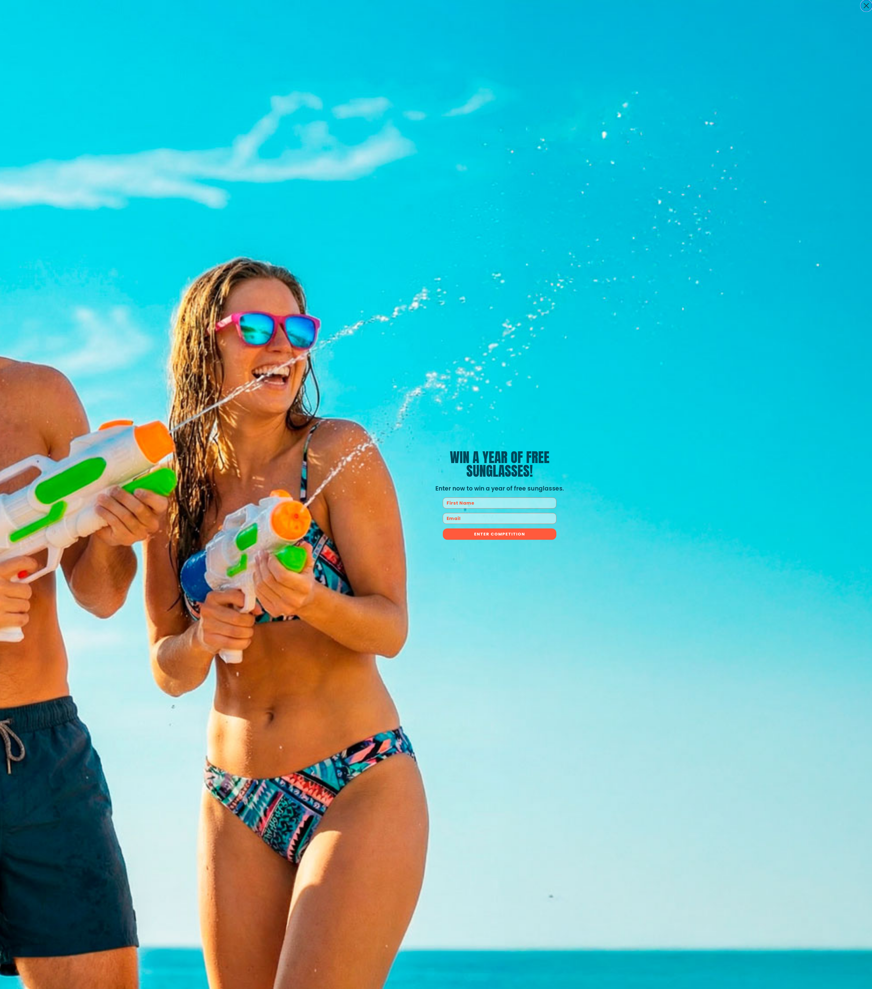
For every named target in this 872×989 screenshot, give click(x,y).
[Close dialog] (866, 5)
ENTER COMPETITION (499, 534)
